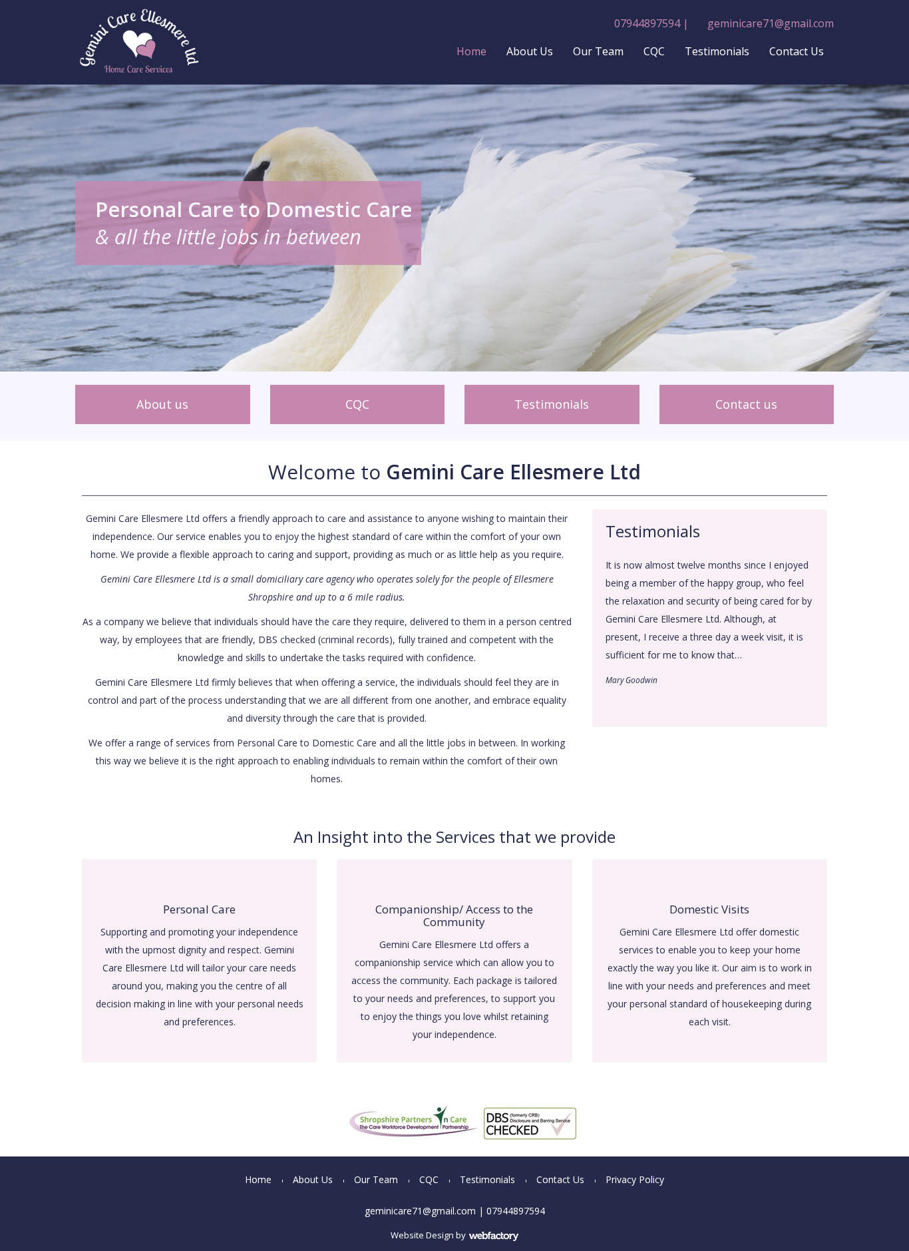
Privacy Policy (635, 1179)
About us (162, 404)
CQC (654, 51)
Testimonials (717, 51)
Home (471, 51)
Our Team (598, 51)
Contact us (746, 404)
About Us (529, 51)
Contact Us (796, 51)
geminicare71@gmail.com (770, 23)
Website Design (422, 1235)
